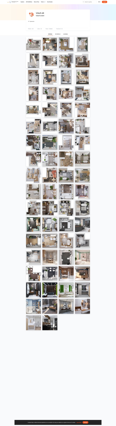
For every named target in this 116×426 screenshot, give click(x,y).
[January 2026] (49, 60)
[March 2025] (82, 109)
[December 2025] (82, 60)
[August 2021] (66, 240)
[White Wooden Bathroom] (82, 306)
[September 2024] (82, 93)
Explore (22, 1)
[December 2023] (33, 158)
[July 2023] (49, 175)
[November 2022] (49, 208)
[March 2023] (49, 191)
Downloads (49, 1)
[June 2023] (66, 175)
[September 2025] (66, 77)
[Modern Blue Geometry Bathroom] (33, 306)
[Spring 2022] (82, 224)
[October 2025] (49, 77)
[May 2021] (49, 257)
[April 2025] (66, 109)
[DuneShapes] (49, 322)
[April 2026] (82, 44)
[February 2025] (33, 126)
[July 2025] (33, 93)
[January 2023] (82, 191)
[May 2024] (82, 126)
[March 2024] (49, 142)
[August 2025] (82, 77)
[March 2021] (82, 257)
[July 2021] (82, 240)
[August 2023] (33, 175)
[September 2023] (66, 158)
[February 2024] (66, 142)
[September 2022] (82, 208)
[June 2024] (66, 126)
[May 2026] (66, 44)
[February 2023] (66, 191)
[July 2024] (49, 109)
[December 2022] (33, 208)
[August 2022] (33, 224)
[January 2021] (66, 273)
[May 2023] (82, 175)
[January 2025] (49, 126)
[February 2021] (49, 273)
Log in (104, 2)
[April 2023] (33, 191)
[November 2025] (33, 77)
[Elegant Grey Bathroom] (66, 306)
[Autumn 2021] (33, 240)
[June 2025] (49, 93)
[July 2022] (49, 224)
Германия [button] (31, 21)
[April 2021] (66, 257)
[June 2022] (66, 224)
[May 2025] (66, 93)
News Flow (36, 1)
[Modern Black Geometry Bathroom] (82, 289)
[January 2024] (82, 142)
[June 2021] (33, 257)
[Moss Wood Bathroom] (66, 289)
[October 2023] (82, 158)
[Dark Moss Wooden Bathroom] (49, 289)
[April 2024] (33, 142)
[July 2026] (33, 44)
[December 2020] (82, 273)
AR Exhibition (29, 1)
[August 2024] (33, 109)
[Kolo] (33, 273)
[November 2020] (33, 289)
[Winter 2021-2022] (49, 240)
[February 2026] (66, 60)
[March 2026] (33, 60)
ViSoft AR (31, 50)
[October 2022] (66, 208)
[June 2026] (49, 44)
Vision (42, 1)
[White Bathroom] (33, 322)
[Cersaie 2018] (49, 306)
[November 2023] (49, 158)
